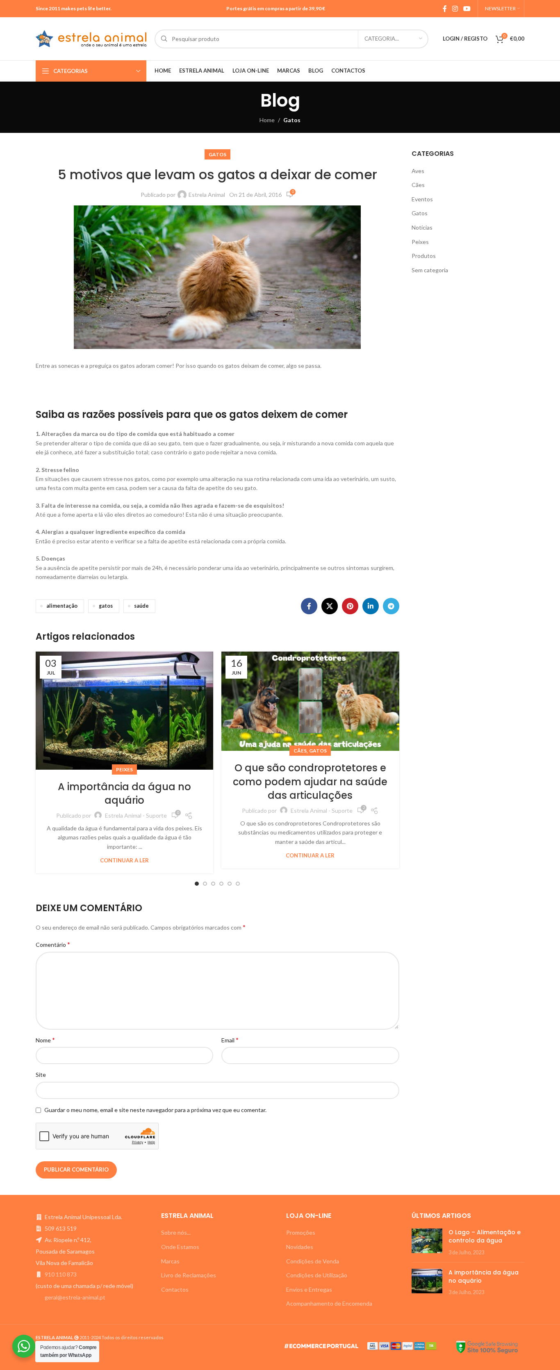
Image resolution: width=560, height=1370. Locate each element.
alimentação (61, 606)
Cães (300, 751)
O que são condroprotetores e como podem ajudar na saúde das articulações (310, 781)
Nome (45, 1040)
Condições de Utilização (316, 1275)
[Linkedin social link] (370, 606)
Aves (418, 170)
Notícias (422, 227)
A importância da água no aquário (124, 793)
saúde (141, 606)
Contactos (175, 1289)
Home (267, 119)
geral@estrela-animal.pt (75, 1297)
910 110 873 (61, 1274)
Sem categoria (430, 270)
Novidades (299, 1246)
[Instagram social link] (454, 8)
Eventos (422, 199)
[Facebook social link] (444, 8)
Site (41, 1074)
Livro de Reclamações (188, 1275)
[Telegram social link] (391, 606)
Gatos (291, 119)
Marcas (170, 1261)
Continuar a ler (124, 860)
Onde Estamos (180, 1246)
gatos (106, 606)
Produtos (424, 255)
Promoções (300, 1232)
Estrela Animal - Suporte (136, 815)
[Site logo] (91, 37)
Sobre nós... (176, 1232)
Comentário (53, 944)
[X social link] (329, 606)
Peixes (124, 769)
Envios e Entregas (309, 1289)
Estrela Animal (207, 194)
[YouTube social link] (467, 8)
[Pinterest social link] (350, 606)
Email (230, 1040)
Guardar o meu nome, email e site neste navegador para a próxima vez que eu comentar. (155, 1109)
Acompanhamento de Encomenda (329, 1303)
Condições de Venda (312, 1261)
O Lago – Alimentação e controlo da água (484, 1236)
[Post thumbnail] (427, 1242)
